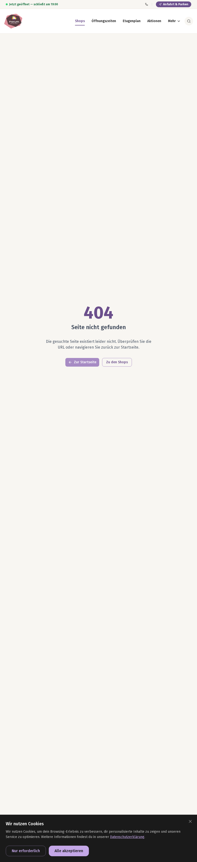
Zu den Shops (117, 362)
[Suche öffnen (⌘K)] (189, 21)
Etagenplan (132, 21)
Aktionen (154, 21)
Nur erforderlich (26, 851)
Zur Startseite (85, 362)
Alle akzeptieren (69, 851)
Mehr (172, 21)
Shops (80, 21)
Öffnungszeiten (104, 21)
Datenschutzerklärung (127, 837)
